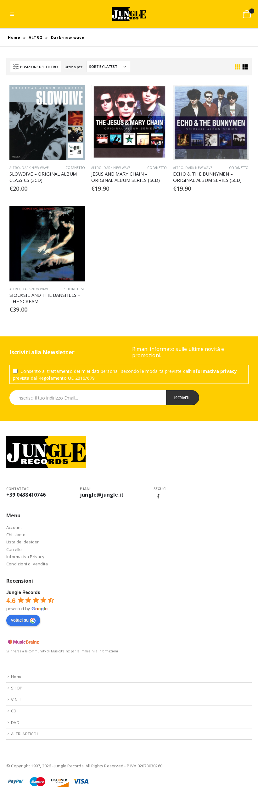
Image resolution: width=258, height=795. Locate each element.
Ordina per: (73, 66)
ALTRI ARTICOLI (25, 734)
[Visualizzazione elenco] (245, 67)
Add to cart (74, 95)
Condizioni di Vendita (27, 564)
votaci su (20, 620)
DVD (15, 722)
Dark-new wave (35, 168)
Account (14, 527)
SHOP (16, 688)
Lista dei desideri (23, 542)
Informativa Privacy (25, 556)
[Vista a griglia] (238, 67)
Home (14, 37)
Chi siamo (15, 534)
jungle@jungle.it (102, 494)
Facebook (158, 496)
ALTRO (36, 37)
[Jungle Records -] (129, 14)
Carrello (14, 549)
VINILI (16, 699)
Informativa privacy (214, 371)
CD (13, 711)
